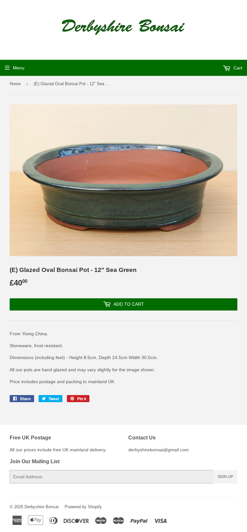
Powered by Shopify (83, 506)
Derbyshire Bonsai (41, 506)
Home (15, 83)
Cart (237, 67)
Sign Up (225, 476)
